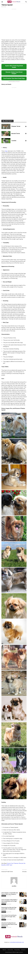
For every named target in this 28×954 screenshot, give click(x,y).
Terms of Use (10, 949)
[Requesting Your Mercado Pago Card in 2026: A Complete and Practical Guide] (23, 909)
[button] (2, 1)
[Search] (26, 1)
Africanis (24, 871)
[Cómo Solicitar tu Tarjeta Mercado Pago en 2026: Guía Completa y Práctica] (23, 894)
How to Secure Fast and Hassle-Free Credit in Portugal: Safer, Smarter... (9, 917)
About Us (4, 949)
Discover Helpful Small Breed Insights (14, 72)
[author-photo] (14, 884)
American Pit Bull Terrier (7, 871)
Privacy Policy (17, 949)
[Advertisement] (14, 24)
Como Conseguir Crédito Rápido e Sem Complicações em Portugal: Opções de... (9, 901)
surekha (14, 886)
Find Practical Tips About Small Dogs (14, 78)
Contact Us (23, 949)
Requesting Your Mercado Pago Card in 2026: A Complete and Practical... (8, 909)
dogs (6, 151)
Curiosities (4, 895)
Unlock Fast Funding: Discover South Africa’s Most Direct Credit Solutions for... (9, 924)
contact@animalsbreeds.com (17, 942)
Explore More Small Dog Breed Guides (14, 66)
